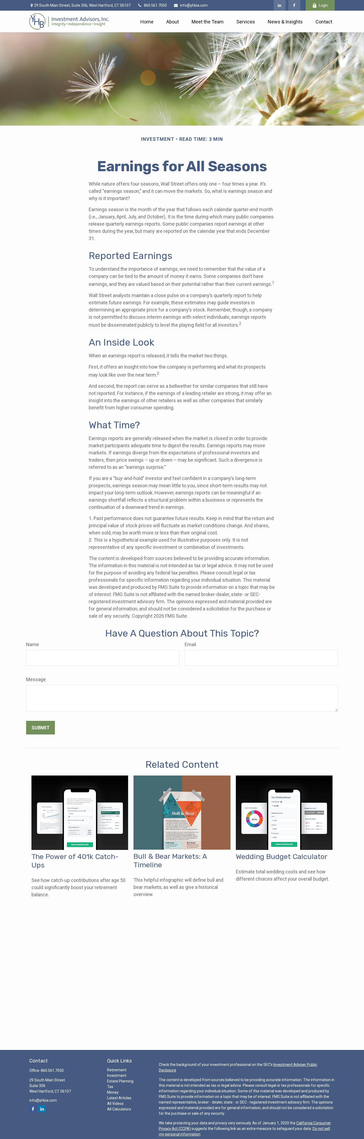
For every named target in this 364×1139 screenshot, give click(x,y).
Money (113, 1092)
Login (323, 5)
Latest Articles (119, 1098)
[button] (147, 21)
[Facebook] (294, 5)
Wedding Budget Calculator (281, 856)
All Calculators (119, 1109)
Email (190, 644)
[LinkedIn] (280, 5)
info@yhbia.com (194, 5)
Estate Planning (120, 1081)
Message (36, 679)
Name (32, 644)
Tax (110, 1087)
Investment (116, 1075)
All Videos (115, 1103)
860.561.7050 (155, 5)
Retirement (116, 1070)
